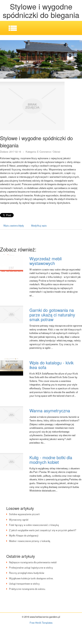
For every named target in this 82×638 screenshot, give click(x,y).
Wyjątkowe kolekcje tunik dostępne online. (31, 578)
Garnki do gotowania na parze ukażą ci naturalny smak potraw (52, 314)
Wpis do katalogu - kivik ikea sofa (51, 365)
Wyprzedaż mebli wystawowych (45, 260)
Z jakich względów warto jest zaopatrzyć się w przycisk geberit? (42, 530)
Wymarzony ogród (18, 519)
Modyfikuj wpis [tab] (39, 225)
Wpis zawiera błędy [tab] (13, 225)
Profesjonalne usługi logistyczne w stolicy (31, 567)
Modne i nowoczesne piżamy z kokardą (29, 541)
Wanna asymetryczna (49, 410)
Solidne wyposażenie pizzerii (24, 514)
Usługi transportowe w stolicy (24, 583)
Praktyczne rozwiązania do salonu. (27, 588)
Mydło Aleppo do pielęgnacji (23, 535)
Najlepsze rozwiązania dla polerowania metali (33, 562)
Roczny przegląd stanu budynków (26, 572)
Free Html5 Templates (41, 622)
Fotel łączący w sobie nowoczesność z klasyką (34, 525)
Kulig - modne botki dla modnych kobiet (50, 459)
